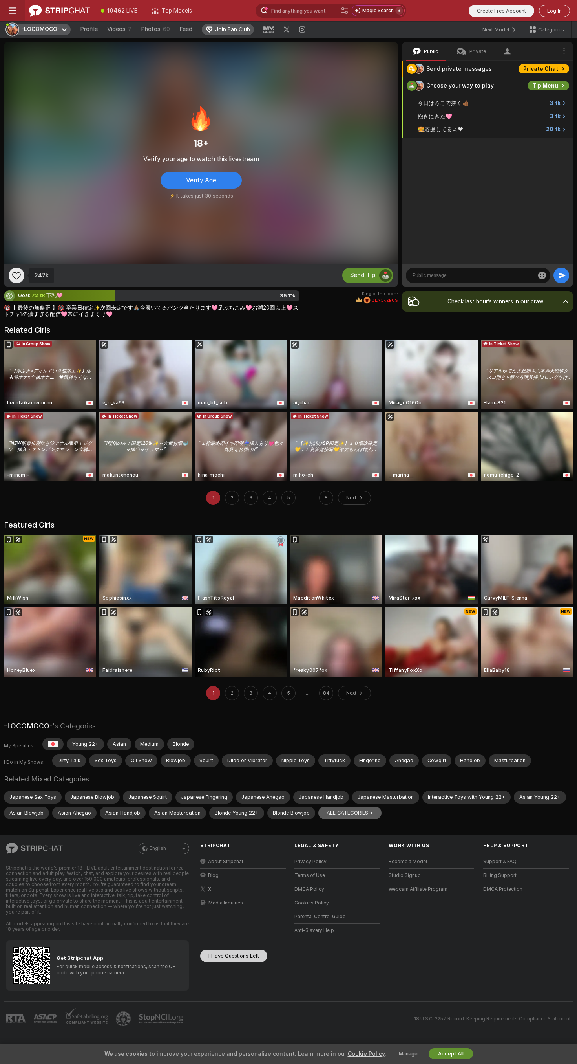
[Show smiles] (542, 275)
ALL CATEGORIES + (350, 813)
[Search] (344, 10)
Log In (554, 11)
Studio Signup (405, 875)
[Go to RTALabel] (16, 1019)
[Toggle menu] (12, 10)
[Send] (561, 275)
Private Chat (540, 69)
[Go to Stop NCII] (162, 1019)
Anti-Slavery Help (314, 930)
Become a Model (408, 861)
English (158, 848)
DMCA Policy (309, 889)
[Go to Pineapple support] (124, 1018)
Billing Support (500, 875)
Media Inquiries (225, 903)
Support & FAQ (500, 861)
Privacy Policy (310, 861)
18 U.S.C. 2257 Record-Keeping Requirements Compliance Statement (492, 1019)
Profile (89, 29)
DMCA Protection (502, 889)
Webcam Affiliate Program (418, 889)
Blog (213, 875)
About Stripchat (225, 861)
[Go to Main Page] (59, 10)
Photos (155, 29)
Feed (185, 29)
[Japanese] (53, 744)
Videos (119, 29)
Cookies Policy (311, 903)
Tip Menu (545, 86)
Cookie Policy (366, 1054)
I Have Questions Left (233, 956)
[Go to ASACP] (45, 1018)
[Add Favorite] (16, 275)
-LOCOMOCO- (28, 726)
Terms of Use (309, 875)
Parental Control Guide (319, 916)
